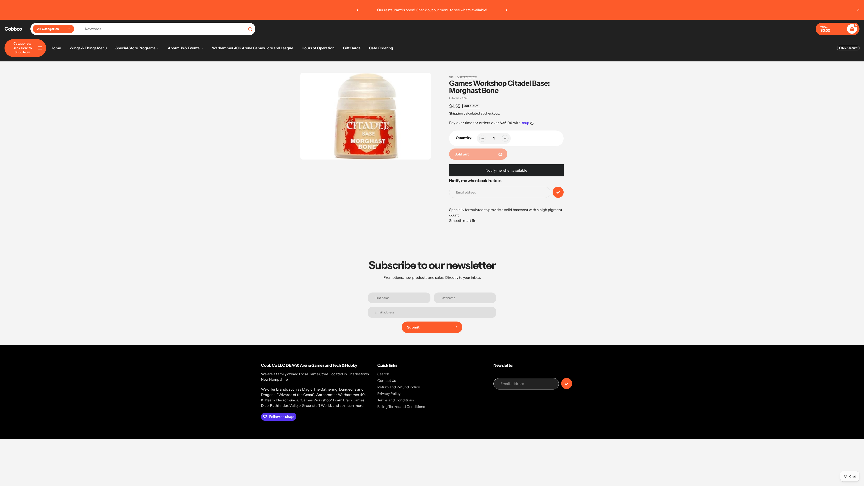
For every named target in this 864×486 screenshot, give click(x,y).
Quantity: (464, 137)
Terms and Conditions (395, 400)
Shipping (456, 113)
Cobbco (13, 29)
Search (383, 374)
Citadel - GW (458, 98)
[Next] (506, 10)
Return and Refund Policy (398, 387)
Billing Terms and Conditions (401, 406)
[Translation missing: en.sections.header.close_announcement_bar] (858, 10)
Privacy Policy (388, 393)
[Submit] (566, 383)
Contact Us (386, 380)
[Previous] (358, 10)
